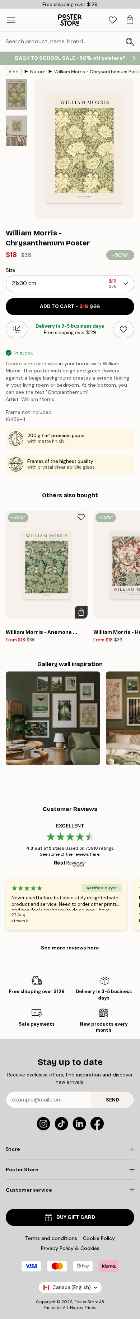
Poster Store (86, 1301)
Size (10, 270)
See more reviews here (70, 947)
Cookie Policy (99, 1238)
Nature (38, 72)
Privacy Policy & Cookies (70, 1248)
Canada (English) (71, 1287)
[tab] (112, 20)
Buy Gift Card (75, 1217)
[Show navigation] (11, 20)
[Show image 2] (16, 131)
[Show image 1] (16, 94)
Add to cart (70, 306)
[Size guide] (16, 329)
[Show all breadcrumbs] (14, 71)
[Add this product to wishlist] (123, 329)
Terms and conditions (51, 1238)
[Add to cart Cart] (81, 612)
